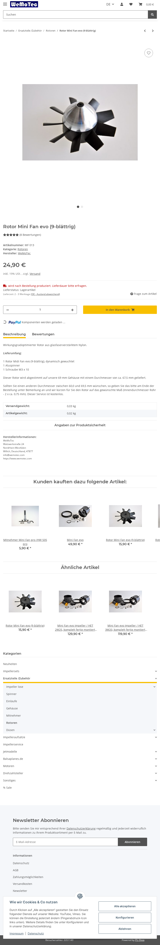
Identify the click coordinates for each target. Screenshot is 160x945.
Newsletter (20, 891)
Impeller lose (14, 687)
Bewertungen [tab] (43, 334)
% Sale (7, 787)
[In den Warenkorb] (6, 43)
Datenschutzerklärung (81, 828)
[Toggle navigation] (5, 2)
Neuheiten (10, 664)
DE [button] (108, 4)
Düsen (10, 730)
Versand (35, 274)
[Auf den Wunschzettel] (148, 53)
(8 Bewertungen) (30, 235)
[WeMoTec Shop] (24, 4)
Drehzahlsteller (13, 773)
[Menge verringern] (7, 310)
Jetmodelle (10, 751)
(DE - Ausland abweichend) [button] (45, 294)
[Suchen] (152, 14)
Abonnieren (132, 842)
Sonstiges (9, 780)
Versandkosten (22, 884)
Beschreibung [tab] (14, 334)
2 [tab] (82, 207)
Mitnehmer (13, 715)
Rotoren (23, 249)
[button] (121, 4)
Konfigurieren (125, 917)
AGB (15, 870)
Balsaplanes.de (13, 759)
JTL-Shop (139, 940)
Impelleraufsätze (14, 737)
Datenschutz (21, 863)
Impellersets (11, 671)
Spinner (11, 694)
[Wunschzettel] (131, 4)
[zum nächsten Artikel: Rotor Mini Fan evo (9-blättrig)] (153, 30)
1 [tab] (78, 207)
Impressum (17, 933)
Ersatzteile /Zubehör (16, 678)
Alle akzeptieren (125, 906)
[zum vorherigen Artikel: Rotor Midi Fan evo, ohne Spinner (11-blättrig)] (145, 30)
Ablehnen (124, 928)
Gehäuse (12, 708)
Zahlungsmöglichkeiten (28, 877)
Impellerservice (13, 744)
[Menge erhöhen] (72, 310)
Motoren (8, 766)
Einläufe (11, 701)
